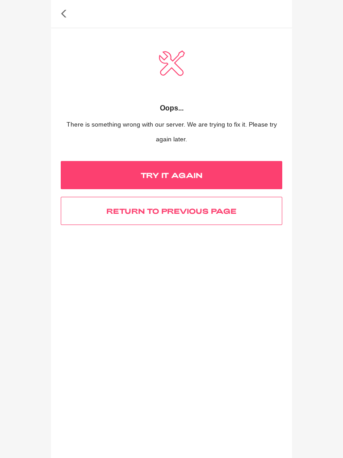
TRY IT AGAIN (172, 175)
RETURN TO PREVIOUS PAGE (171, 211)
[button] (64, 14)
